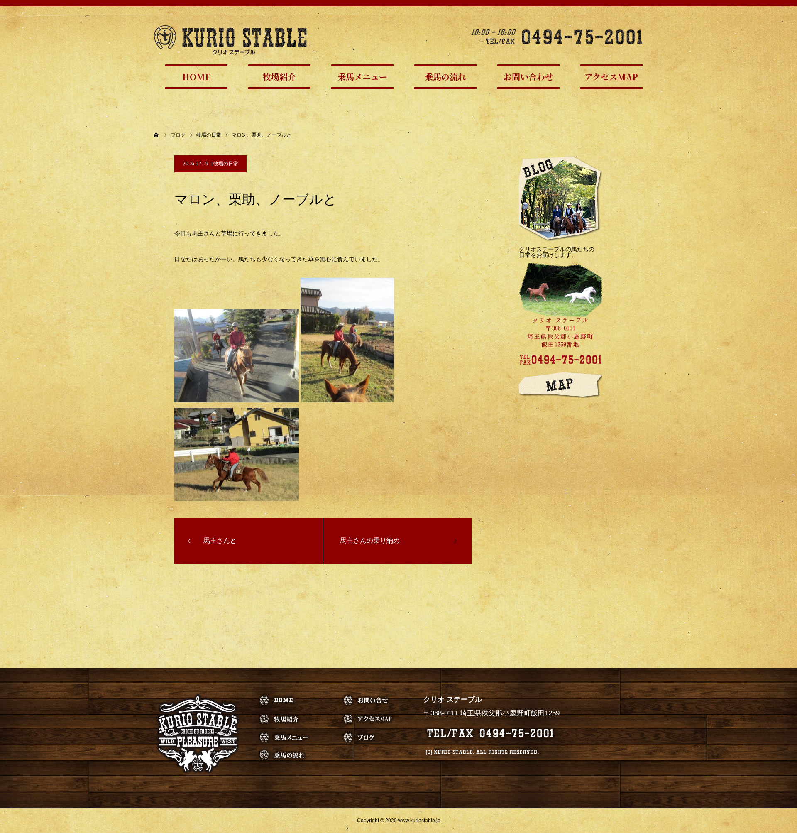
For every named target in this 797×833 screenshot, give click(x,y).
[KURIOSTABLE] (230, 39)
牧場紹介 (279, 77)
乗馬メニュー (362, 77)
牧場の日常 (225, 164)
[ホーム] (156, 135)
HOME (196, 77)
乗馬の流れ (445, 77)
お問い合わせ (528, 77)
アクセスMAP (611, 77)
